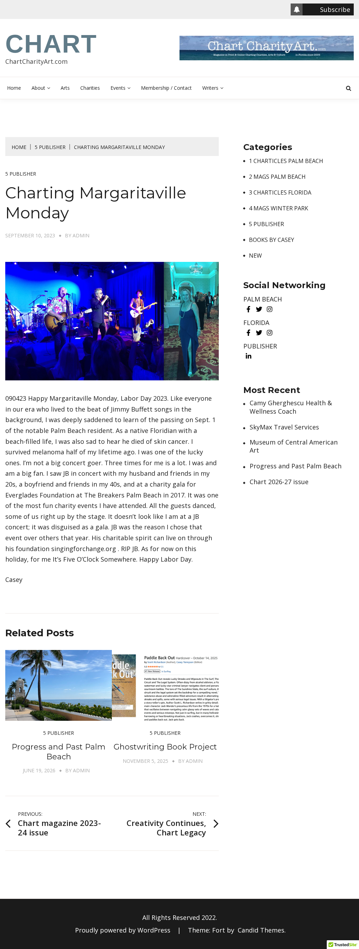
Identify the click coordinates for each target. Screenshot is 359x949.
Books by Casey (271, 240)
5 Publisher (20, 173)
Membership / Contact (166, 87)
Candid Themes (261, 930)
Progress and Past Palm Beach (59, 751)
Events (118, 87)
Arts (65, 87)
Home (14, 87)
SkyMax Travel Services (284, 427)
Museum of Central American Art (294, 446)
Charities (90, 87)
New (255, 255)
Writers (210, 87)
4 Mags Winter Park (278, 208)
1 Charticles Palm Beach (286, 161)
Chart (51, 44)
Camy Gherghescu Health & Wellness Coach (291, 407)
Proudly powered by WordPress (123, 930)
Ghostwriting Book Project (165, 747)
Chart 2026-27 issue (279, 482)
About (38, 87)
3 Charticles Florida (280, 192)
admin (81, 235)
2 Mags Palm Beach (277, 177)
